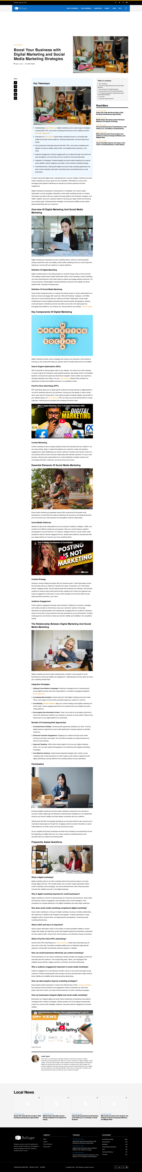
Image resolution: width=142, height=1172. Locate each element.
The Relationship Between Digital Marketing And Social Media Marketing (111, 94)
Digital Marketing (50, 128)
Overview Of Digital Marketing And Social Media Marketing (111, 86)
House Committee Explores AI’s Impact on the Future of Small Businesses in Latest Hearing (110, 144)
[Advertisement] (71, 23)
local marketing (53, 398)
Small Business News (101, 110)
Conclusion (102, 96)
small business (64, 378)
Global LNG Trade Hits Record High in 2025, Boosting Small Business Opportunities (109, 113)
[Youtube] (126, 2)
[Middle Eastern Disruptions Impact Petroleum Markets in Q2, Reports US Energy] (56, 1104)
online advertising (62, 943)
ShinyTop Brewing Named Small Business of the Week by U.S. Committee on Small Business (111, 128)
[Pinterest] (15, 90)
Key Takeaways (103, 84)
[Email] (15, 98)
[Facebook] (115, 2)
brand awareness (39, 694)
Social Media (49, 137)
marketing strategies (84, 985)
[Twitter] (123, 2)
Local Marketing (18, 44)
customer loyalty (86, 306)
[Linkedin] (119, 2)
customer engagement (42, 133)
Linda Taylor (31, 63)
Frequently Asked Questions (106, 98)
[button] (125, 8)
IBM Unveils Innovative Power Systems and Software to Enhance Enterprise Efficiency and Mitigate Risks (110, 135)
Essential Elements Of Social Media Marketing (111, 91)
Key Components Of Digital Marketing (108, 89)
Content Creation (49, 703)
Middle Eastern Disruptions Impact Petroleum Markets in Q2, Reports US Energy (110, 121)
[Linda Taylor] (35, 1063)
